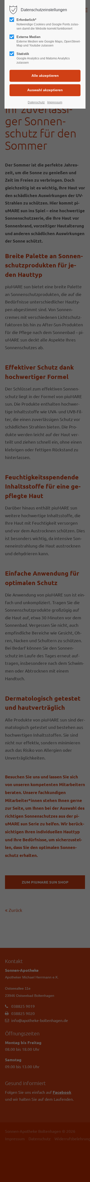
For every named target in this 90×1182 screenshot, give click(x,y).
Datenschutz (36, 102)
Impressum (54, 102)
